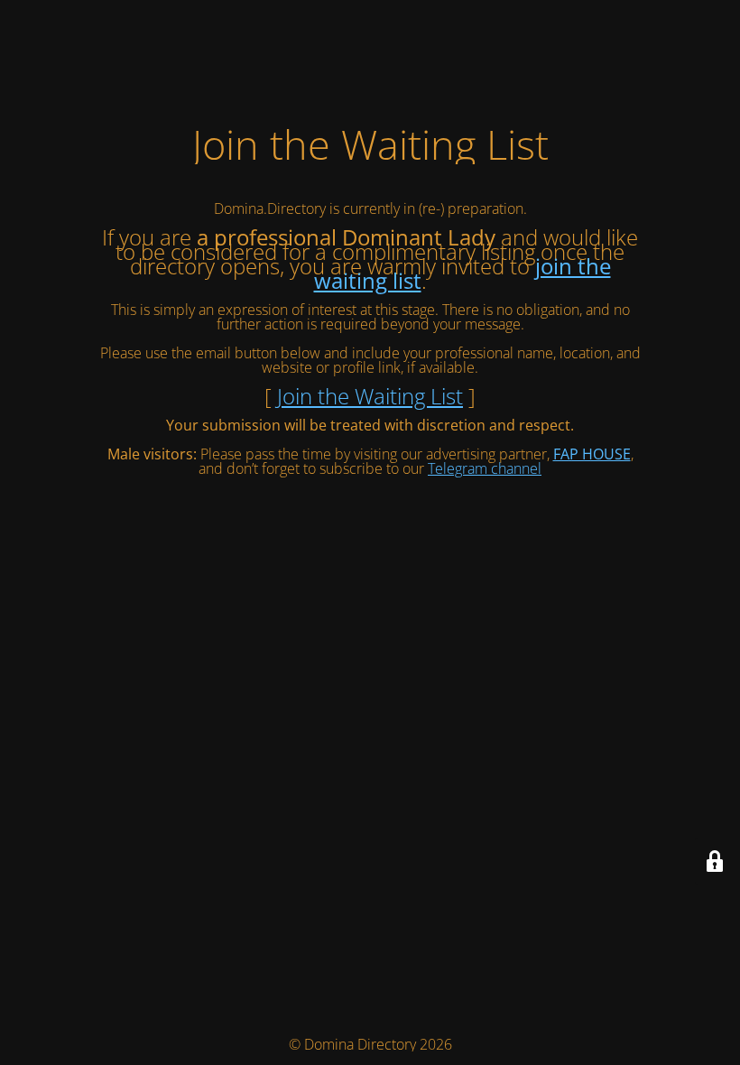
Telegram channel (484, 468)
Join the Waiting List (370, 396)
